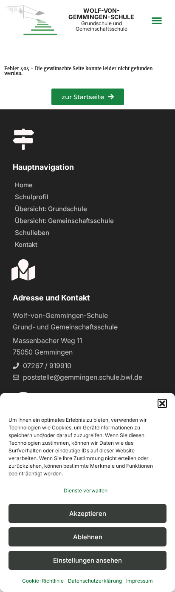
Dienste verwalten (85, 490)
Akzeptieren (87, 513)
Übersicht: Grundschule (51, 209)
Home (24, 185)
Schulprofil (31, 197)
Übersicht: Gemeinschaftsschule (64, 221)
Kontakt (26, 244)
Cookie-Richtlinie (43, 581)
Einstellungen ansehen (87, 560)
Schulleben (32, 233)
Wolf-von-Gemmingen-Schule (101, 13)
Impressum (139, 581)
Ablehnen (87, 537)
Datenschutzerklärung (95, 581)
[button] (162, 403)
